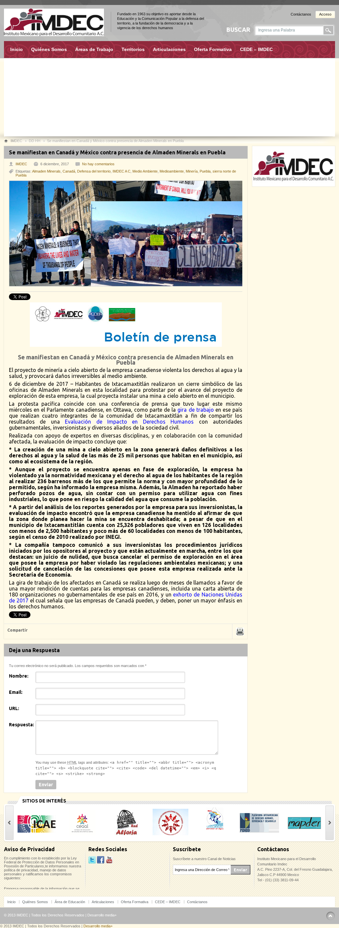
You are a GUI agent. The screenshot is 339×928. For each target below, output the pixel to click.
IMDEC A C (121, 171)
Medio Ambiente (145, 171)
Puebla (205, 171)
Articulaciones (169, 49)
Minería (192, 171)
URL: (14, 708)
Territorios (133, 49)
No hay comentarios (98, 164)
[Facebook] (100, 860)
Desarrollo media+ (102, 915)
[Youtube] (109, 860)
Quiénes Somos (49, 49)
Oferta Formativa (213, 49)
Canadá (69, 171)
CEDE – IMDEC (256, 49)
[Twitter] (92, 860)
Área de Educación (70, 902)
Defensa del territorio (94, 171)
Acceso (325, 14)
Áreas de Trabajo (94, 49)
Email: (16, 692)
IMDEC (21, 164)
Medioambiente (172, 171)
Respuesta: (21, 724)
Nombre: (18, 676)
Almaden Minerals (46, 171)
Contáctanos (301, 14)
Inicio (16, 49)
